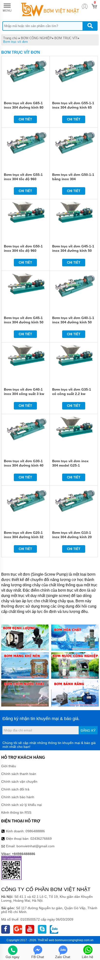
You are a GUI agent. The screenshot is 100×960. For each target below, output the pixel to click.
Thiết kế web (46, 940)
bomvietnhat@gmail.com (36, 846)
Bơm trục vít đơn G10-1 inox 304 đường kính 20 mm (72, 537)
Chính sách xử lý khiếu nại (21, 805)
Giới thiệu (8, 766)
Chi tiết (25, 119)
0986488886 (35, 831)
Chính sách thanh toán (18, 774)
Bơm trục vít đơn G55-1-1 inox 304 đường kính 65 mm (73, 107)
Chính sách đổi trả (15, 789)
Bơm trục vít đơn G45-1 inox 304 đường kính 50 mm (23, 322)
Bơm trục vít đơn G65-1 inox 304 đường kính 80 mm (23, 107)
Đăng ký (88, 730)
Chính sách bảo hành (17, 797)
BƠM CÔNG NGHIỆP (36, 38)
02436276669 (41, 839)
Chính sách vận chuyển (19, 781)
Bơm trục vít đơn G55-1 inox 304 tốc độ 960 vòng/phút (23, 179)
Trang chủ (10, 38)
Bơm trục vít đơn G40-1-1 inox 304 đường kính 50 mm (73, 322)
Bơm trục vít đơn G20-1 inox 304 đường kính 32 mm (23, 537)
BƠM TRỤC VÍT (65, 38)
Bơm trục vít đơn (15, 42)
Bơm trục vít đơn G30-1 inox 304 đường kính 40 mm (23, 465)
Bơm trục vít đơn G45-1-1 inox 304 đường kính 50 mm (73, 250)
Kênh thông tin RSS (16, 812)
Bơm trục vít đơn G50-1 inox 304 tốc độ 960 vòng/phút (23, 250)
